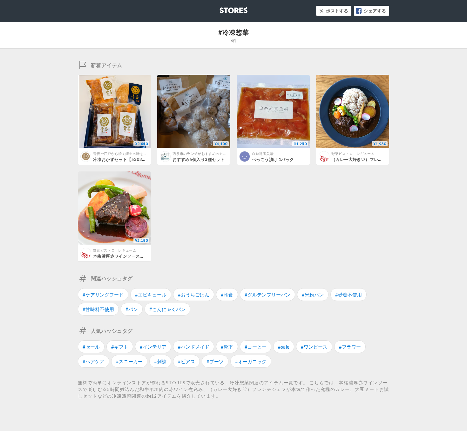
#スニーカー (129, 361)
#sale (283, 347)
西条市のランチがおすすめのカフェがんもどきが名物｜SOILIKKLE (226, 153)
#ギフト (119, 347)
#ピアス (186, 361)
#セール (91, 347)
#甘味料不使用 (98, 309)
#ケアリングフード (103, 294)
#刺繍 (160, 361)
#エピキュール (150, 294)
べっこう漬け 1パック (273, 159)
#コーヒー (256, 347)
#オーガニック (251, 361)
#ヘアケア (94, 361)
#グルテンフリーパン (267, 294)
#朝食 (227, 294)
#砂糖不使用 (348, 294)
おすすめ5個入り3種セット (199, 159)
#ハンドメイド (193, 347)
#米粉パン (313, 294)
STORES (223, 8)
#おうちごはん (193, 294)
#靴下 (227, 347)
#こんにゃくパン (167, 309)
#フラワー (350, 347)
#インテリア (153, 347)
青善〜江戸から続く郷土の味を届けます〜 (127, 153)
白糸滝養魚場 (263, 153)
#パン (131, 309)
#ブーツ (215, 361)
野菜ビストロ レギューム (353, 153)
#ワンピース (314, 347)
